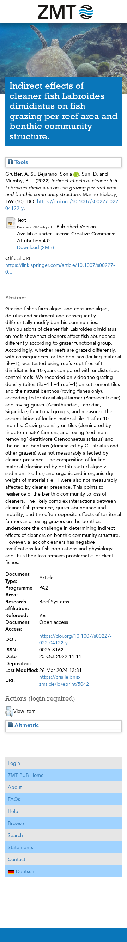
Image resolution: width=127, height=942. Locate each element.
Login (14, 763)
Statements (20, 847)
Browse (16, 823)
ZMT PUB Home (26, 775)
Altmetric (26, 725)
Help (13, 811)
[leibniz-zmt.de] (63, 11)
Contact (16, 859)
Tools (20, 162)
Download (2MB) (35, 247)
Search (15, 835)
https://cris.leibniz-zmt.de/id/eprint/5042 (64, 680)
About (15, 787)
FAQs (14, 799)
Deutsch (25, 871)
